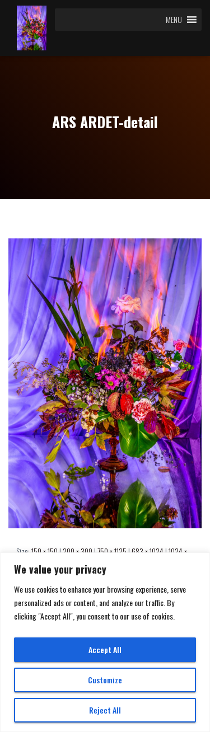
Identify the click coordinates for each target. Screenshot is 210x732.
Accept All (105, 649)
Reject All (105, 710)
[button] (174, 19)
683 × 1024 (148, 551)
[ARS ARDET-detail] (105, 382)
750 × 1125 (112, 551)
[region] (105, 642)
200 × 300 (77, 551)
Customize (105, 680)
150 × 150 (44, 551)
